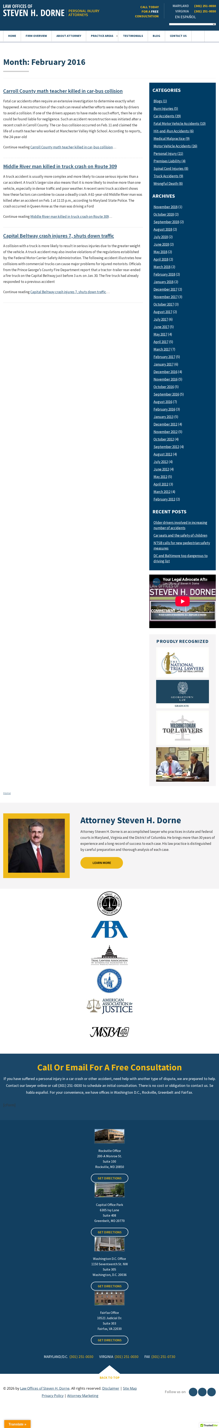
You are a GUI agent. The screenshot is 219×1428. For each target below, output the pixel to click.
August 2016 (163, 401)
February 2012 (164, 499)
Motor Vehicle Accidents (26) (175, 146)
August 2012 (163, 454)
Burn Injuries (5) (166, 108)
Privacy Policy (53, 1395)
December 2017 (165, 289)
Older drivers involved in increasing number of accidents (180, 525)
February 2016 (164, 409)
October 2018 (164, 214)
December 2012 (165, 424)
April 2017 (161, 341)
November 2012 (166, 431)
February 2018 (164, 274)
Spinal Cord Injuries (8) (171, 168)
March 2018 (162, 266)
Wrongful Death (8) (168, 183)
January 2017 (163, 364)
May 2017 (160, 334)
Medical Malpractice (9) (172, 138)
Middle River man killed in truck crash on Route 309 (60, 166)
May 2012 (160, 476)
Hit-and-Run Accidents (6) (174, 131)
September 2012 (166, 446)
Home (7, 793)
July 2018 (161, 237)
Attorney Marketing (82, 1395)
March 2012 (162, 491)
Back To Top (110, 1378)
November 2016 (166, 379)
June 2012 (161, 469)
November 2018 (166, 207)
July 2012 (161, 461)
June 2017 (161, 326)
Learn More (102, 862)
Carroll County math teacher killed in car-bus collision (63, 91)
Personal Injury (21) (168, 153)
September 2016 (166, 394)
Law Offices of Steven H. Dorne (45, 1388)
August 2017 (163, 311)
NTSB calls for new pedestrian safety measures (182, 546)
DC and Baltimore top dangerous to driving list (181, 558)
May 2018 (160, 251)
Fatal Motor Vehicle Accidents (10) (180, 123)
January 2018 (163, 281)
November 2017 (166, 296)
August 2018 (163, 229)
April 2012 (161, 484)
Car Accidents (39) (167, 116)
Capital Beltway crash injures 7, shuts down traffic (58, 235)
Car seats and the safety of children (180, 535)
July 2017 (161, 319)
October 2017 (164, 304)
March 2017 (162, 349)
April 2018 (161, 259)
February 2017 (164, 356)
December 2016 (165, 371)
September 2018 (166, 222)
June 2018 (161, 244)
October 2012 (164, 439)
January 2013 (163, 416)
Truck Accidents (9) (168, 176)
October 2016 (164, 386)
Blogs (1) (160, 101)
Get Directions (109, 1178)
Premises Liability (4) (170, 161)
